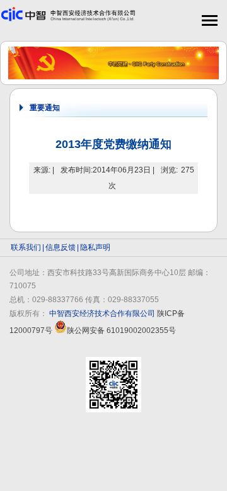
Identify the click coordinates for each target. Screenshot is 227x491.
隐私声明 (95, 247)
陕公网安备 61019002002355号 (121, 330)
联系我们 (26, 247)
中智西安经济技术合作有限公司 (102, 313)
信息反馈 (60, 247)
